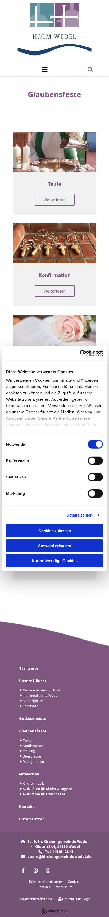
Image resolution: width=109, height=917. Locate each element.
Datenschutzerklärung (35, 899)
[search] (90, 70)
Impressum (63, 886)
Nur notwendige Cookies (55, 560)
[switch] (95, 461)
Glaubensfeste (33, 730)
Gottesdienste (32, 718)
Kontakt (26, 806)
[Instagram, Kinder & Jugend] (35, 870)
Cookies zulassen (54, 530)
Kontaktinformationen (46, 881)
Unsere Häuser (32, 680)
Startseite (28, 668)
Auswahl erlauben (54, 545)
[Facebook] (23, 870)
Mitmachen (29, 774)
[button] (31, 69)
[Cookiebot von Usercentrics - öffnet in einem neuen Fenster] (80, 353)
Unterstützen (32, 819)
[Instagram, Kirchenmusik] (48, 870)
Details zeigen (79, 515)
